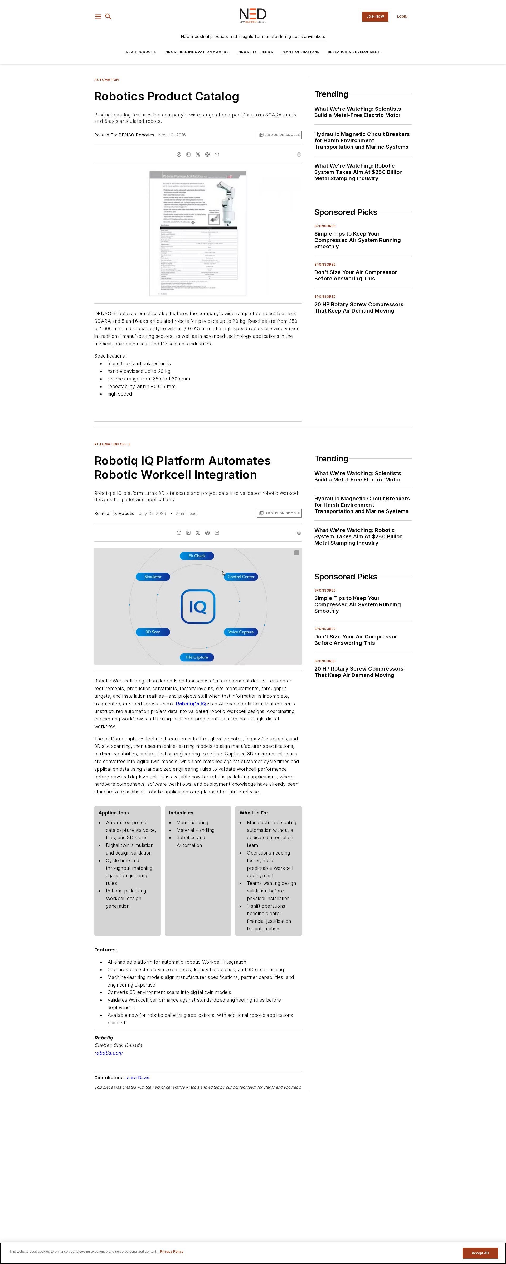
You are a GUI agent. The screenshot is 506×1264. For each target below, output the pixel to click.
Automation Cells (112, 444)
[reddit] (207, 154)
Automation (106, 80)
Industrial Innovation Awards (196, 52)
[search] (108, 17)
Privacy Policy (171, 1251)
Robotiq (127, 513)
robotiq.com (108, 1053)
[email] (217, 154)
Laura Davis (136, 1077)
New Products (141, 52)
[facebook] (179, 154)
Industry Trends (255, 52)
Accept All (480, 1253)
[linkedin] (188, 154)
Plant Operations (300, 52)
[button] (98, 17)
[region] (253, 1253)
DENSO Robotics (136, 135)
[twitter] (198, 154)
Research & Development (354, 52)
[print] (299, 154)
